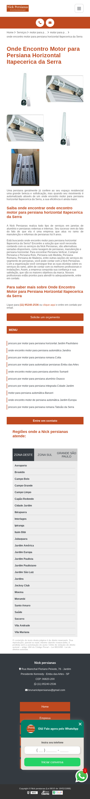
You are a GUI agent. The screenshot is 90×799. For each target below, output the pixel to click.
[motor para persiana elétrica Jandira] (65, 89)
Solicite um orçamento (45, 317)
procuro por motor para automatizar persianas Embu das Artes (43, 364)
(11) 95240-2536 (29, 304)
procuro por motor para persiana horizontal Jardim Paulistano (43, 343)
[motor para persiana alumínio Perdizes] (65, 128)
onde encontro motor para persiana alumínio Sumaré (38, 371)
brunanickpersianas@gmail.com (46, 690)
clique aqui (49, 304)
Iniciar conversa (52, 762)
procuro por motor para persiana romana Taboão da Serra (41, 407)
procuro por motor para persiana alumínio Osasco (36, 378)
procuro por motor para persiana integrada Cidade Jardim (41, 385)
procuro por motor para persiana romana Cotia (34, 357)
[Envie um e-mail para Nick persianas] (50, 23)
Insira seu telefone (52, 742)
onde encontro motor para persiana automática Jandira (39, 350)
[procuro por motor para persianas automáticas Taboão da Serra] (25, 89)
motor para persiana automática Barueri (30, 392)
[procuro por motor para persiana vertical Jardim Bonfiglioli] (25, 167)
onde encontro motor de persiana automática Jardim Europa (42, 400)
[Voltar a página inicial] (18, 8)
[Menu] (79, 8)
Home (45, 706)
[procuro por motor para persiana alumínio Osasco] (25, 128)
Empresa (45, 718)
